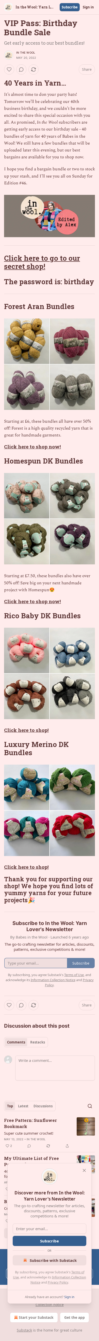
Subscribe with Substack (53, 1260)
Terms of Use (74, 974)
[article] (49, 1133)
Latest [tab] (23, 1106)
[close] (84, 1170)
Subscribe (70, 7)
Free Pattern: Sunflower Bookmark (30, 1123)
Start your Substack (36, 1317)
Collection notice (50, 1304)
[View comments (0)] (21, 69)
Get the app (74, 1317)
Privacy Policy (58, 1282)
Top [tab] (10, 1106)
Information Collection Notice (53, 980)
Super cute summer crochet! (28, 1133)
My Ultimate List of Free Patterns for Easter (31, 1161)
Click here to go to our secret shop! (42, 262)
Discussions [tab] (43, 1106)
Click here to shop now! (32, 446)
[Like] (9, 69)
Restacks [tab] (37, 1042)
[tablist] (26, 1042)
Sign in (88, 7)
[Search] (90, 1106)
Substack (24, 1330)
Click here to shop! (26, 730)
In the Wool (25, 52)
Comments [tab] (16, 1042)
